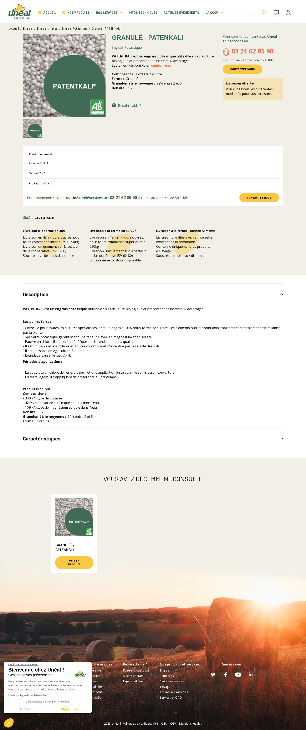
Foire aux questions (136, 670)
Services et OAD (171, 697)
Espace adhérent (134, 681)
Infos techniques (143, 12)
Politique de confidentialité (140, 723)
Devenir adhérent (92, 687)
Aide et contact (133, 676)
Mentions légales (190, 723)
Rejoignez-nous (91, 692)
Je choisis (26, 709)
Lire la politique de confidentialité (27, 695)
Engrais (28, 28)
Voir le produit (74, 562)
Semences (167, 676)
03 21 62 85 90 (252, 51)
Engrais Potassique (74, 28)
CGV (173, 723)
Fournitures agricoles (174, 692)
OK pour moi (70, 709)
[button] (9, 723)
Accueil (49, 12)
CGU (164, 723)
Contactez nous (242, 69)
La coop (211, 12)
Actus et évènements (181, 12)
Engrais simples (47, 28)
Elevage (165, 687)
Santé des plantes (172, 681)
